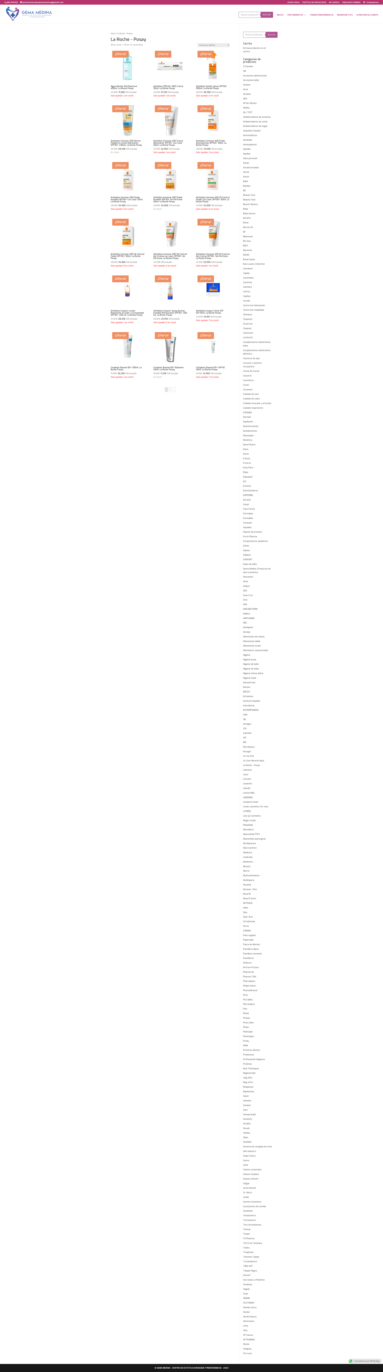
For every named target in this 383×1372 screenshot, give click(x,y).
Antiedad (247, 140)
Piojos (246, 1027)
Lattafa (247, 779)
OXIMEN (247, 930)
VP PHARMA (249, 1339)
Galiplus (247, 555)
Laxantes (247, 783)
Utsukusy (247, 1284)
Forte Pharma (250, 536)
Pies (245, 1008)
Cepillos (247, 296)
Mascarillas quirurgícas (254, 838)
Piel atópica (249, 1004)
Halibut (246, 613)
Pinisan (246, 1018)
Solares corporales (252, 1169)
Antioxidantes (250, 144)
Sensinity (247, 1119)
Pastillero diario (251, 949)
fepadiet (247, 527)
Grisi (245, 599)
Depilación (248, 421)
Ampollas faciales (252, 130)
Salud (246, 1096)
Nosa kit (247, 893)
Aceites (246, 84)
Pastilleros (248, 958)
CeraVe (246, 300)
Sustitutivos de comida (254, 1206)
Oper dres (248, 916)
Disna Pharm (249, 444)
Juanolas (247, 733)
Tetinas (247, 1229)
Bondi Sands (249, 259)
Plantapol (248, 1031)
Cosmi (246, 385)
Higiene (246, 655)
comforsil (248, 337)
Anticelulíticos (250, 135)
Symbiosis (248, 1211)
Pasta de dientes (251, 944)
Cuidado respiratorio (253, 408)
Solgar (246, 1183)
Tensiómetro (249, 1215)
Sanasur (247, 1105)
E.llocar (246, 458)
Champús (247, 314)
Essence (247, 486)
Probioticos (248, 1054)
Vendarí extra (249, 1307)
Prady (246, 1041)
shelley (246, 1132)
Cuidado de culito (251, 398)
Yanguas (247, 1348)
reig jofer (247, 1077)
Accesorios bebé (251, 80)
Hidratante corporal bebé (255, 650)
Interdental (248, 705)
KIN (244, 742)
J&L (244, 719)
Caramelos (248, 277)
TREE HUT (248, 1266)
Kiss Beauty (249, 747)
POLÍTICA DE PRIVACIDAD (314, 2)
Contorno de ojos (251, 358)
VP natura (248, 1335)
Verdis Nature (250, 1316)
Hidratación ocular (252, 645)
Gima (245, 581)
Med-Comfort (250, 848)
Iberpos (246, 687)
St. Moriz (247, 1192)
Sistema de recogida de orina (257, 1146)
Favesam (247, 522)
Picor (245, 995)
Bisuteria (247, 250)
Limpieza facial (250, 802)
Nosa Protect (249, 898)
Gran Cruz (248, 595)
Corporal (247, 375)
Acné (245, 89)
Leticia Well (248, 792)
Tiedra (246, 1247)
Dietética (247, 440)
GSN (245, 604)
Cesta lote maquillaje (253, 310)
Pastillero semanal (252, 953)
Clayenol (247, 328)
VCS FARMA (248, 1302)
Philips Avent (249, 985)
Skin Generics (249, 1151)
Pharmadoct (249, 981)
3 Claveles (248, 66)
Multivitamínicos (251, 875)
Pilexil (246, 1013)
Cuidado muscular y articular (257, 403)
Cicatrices (248, 323)
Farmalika (248, 518)
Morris (246, 871)
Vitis (245, 1330)
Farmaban (248, 513)
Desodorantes (250, 431)
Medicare (247, 852)
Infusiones (248, 696)
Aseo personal (250, 158)
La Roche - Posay (251, 765)
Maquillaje (248, 825)
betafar (247, 218)
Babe (245, 181)
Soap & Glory (249, 1155)
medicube (248, 857)
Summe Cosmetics (252, 1201)
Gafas (246, 545)
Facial (246, 504)
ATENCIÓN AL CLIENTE (367, 15)
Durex (246, 454)
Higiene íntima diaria (253, 673)
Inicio (113, 33)
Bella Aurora (249, 213)
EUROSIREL (248, 495)
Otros (246, 926)
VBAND (246, 1298)
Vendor (246, 1312)
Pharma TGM (249, 976)
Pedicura (247, 962)
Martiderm (248, 829)
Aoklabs (247, 149)
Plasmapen (248, 1036)
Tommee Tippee (251, 1256)
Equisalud (247, 476)
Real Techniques (251, 1068)
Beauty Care (249, 195)
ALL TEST (248, 112)
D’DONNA (247, 412)
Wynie (246, 1344)
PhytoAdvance (250, 990)
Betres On (248, 227)
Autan (246, 163)
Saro (245, 1110)
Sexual (246, 1128)
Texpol (246, 1234)
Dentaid (247, 417)
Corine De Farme (251, 371)
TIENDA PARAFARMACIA (321, 15)
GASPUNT (248, 559)
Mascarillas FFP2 (251, 834)
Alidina (246, 107)
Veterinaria (248, 1321)
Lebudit (246, 788)
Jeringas (247, 724)
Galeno (246, 550)
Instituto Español (251, 701)
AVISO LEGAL (293, 2)
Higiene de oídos (251, 668)
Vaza (245, 1293)
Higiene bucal (249, 659)
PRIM (245, 1045)
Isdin (245, 714)
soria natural (249, 1188)
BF (244, 232)
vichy (245, 1325)
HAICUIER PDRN (250, 609)
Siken (245, 1137)
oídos (245, 907)
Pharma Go (248, 972)
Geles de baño (250, 564)
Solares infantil (250, 1178)
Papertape (248, 939)
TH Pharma (248, 1238)
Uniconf (247, 1275)
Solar (245, 1165)
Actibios (247, 94)
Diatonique (248, 435)
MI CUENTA (334, 2)
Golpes (246, 586)
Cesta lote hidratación (254, 305)
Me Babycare (249, 843)
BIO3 (245, 245)
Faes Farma (249, 509)
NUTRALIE (248, 903)
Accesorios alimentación (255, 75)
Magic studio (249, 820)
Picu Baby (248, 999)
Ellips (245, 472)
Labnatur (247, 770)
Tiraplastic (248, 1252)
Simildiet (247, 1142)
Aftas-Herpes (250, 103)
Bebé (245, 209)
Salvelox (247, 1100)
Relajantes (248, 1087)
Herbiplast (248, 627)
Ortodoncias (249, 921)
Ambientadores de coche (255, 121)
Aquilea (246, 153)
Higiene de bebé (251, 664)
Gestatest (248, 576)
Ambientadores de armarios (257, 117)
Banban (246, 186)
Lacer (246, 774)
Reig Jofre (248, 1082)
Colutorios (248, 333)
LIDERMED (248, 797)
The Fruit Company (252, 1243)
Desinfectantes (250, 426)
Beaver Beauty (250, 204)
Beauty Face (249, 199)
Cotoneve (248, 389)
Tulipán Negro (250, 1270)
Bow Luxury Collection (254, 264)
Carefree (247, 282)
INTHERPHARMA (251, 710)
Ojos (245, 912)
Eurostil (247, 499)
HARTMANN (248, 618)
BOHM (246, 254)
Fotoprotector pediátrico (255, 541)
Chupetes (247, 319)
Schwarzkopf (249, 1114)
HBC (245, 622)
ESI (244, 481)
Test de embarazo (252, 1224)
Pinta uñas (248, 1022)
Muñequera (248, 880)
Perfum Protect (251, 967)
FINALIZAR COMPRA (351, 2)
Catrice (246, 291)
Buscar (267, 14)
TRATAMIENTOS (295, 15)
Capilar (246, 273)
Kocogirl (247, 751)
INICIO (280, 15)
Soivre (246, 1160)
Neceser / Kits (250, 889)
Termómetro (249, 1220)
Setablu (247, 1123)
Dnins (245, 449)
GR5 (245, 590)
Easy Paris (248, 467)
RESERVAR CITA (345, 15)
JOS (245, 728)
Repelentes (248, 1091)
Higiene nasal (249, 678)
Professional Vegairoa (254, 1059)
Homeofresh (249, 682)
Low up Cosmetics (252, 815)
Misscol (246, 866)
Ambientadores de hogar (255, 126)
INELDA (246, 691)
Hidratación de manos (254, 636)
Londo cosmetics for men (255, 806)
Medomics (248, 861)
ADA (245, 98)
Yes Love (247, 1353)
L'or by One (248, 756)
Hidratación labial (251, 641)
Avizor (246, 176)
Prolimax (247, 1064)
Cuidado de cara (251, 394)
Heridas (246, 632)
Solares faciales (251, 1174)
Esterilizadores (250, 490)
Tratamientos (250, 1261)
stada (246, 1197)
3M (244, 71)
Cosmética (248, 380)
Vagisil (246, 1289)
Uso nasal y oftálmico (254, 1279)
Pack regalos (249, 935)
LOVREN (247, 811)
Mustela (247, 884)
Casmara (247, 287)
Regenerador (249, 1073)
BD (244, 190)
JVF (244, 737)
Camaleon (248, 268)
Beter (246, 222)
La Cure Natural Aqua (253, 760)
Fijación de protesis (252, 532)
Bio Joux (247, 241)
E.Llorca (247, 463)
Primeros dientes (251, 1050)
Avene (246, 172)
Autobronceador (251, 167)
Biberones (248, 236)
